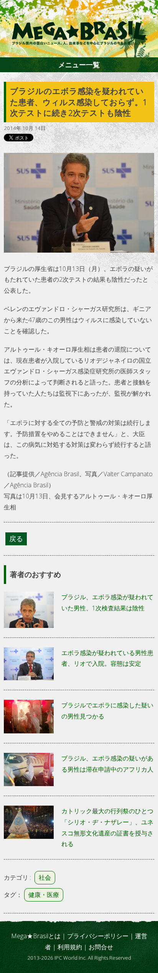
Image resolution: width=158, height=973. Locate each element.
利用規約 (70, 947)
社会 (45, 877)
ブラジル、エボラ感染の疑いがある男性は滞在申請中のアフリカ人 (107, 764)
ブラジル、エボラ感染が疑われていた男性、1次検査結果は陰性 (107, 602)
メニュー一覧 (79, 64)
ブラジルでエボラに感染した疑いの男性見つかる (107, 710)
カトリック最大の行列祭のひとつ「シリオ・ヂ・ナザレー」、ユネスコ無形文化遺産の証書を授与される (107, 827)
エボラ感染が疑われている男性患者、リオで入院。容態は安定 (107, 658)
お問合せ (101, 947)
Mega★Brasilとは (36, 936)
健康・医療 (43, 894)
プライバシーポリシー (97, 936)
